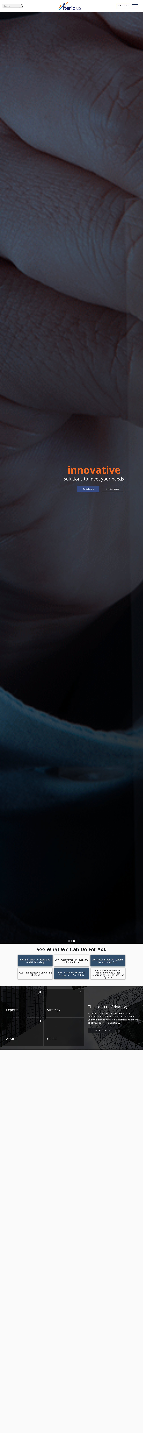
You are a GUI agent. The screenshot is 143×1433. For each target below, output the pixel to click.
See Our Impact (112, 489)
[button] (135, 6)
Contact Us (123, 6)
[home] (70, 5)
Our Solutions (88, 489)
